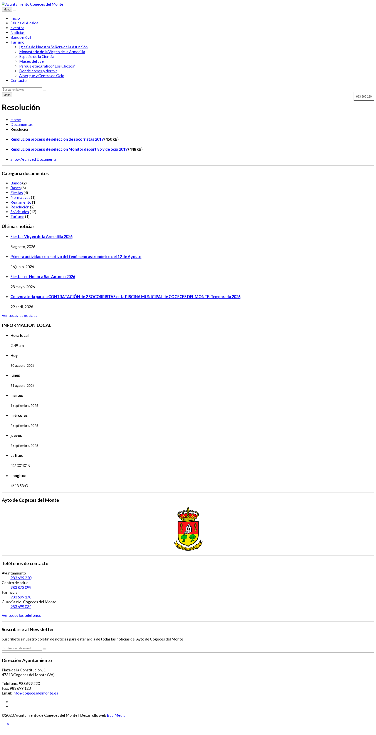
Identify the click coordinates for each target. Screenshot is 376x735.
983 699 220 (20, 577)
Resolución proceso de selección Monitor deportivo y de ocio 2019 (69, 149)
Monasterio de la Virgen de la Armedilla (52, 51)
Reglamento (20, 202)
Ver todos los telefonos (21, 615)
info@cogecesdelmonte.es (35, 693)
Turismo (17, 42)
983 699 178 (20, 597)
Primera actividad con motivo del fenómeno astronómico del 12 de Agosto (75, 256)
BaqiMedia (116, 715)
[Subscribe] (44, 649)
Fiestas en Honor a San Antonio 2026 (42, 276)
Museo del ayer (32, 61)
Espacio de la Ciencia (36, 56)
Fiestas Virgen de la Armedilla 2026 (41, 236)
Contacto (18, 80)
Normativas (20, 197)
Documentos (21, 124)
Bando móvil (20, 37)
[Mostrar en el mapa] (14, 10)
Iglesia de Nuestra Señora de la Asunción (53, 46)
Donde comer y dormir (38, 70)
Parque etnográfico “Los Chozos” (47, 66)
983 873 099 (20, 587)
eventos (17, 27)
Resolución (19, 206)
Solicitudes (19, 211)
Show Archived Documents (33, 159)
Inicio (15, 18)
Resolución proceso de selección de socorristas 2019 (57, 139)
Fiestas (16, 192)
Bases (15, 187)
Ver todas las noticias (19, 315)
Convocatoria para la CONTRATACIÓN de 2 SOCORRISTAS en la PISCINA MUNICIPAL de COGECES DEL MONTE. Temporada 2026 (125, 296)
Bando (16, 183)
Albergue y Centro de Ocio (41, 75)
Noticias (17, 32)
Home (15, 119)
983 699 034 (20, 606)
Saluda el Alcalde (24, 22)
